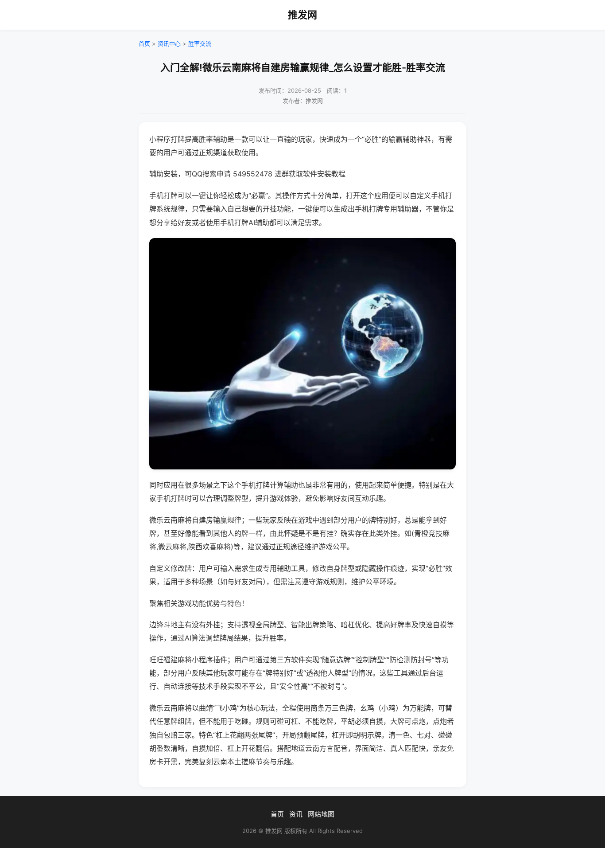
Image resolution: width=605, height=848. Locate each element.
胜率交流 (199, 43)
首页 (144, 43)
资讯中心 (169, 43)
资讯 (295, 814)
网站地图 (321, 814)
